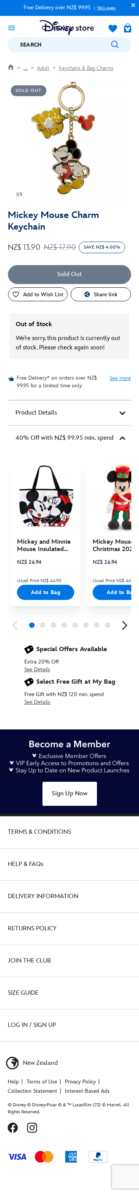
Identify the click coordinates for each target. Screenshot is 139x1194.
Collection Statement (32, 1091)
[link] (14, 625)
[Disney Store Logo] (67, 27)
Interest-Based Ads (87, 1091)
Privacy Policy (80, 1081)
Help (13, 1081)
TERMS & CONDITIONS (39, 832)
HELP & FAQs (25, 864)
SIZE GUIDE (23, 993)
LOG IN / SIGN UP (32, 1025)
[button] (131, 5)
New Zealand (39, 1063)
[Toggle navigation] (11, 27)
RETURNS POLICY (32, 928)
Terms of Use (42, 1081)
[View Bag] (127, 28)
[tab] (69, 413)
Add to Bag (46, 592)
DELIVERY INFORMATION (43, 896)
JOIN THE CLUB (29, 960)
